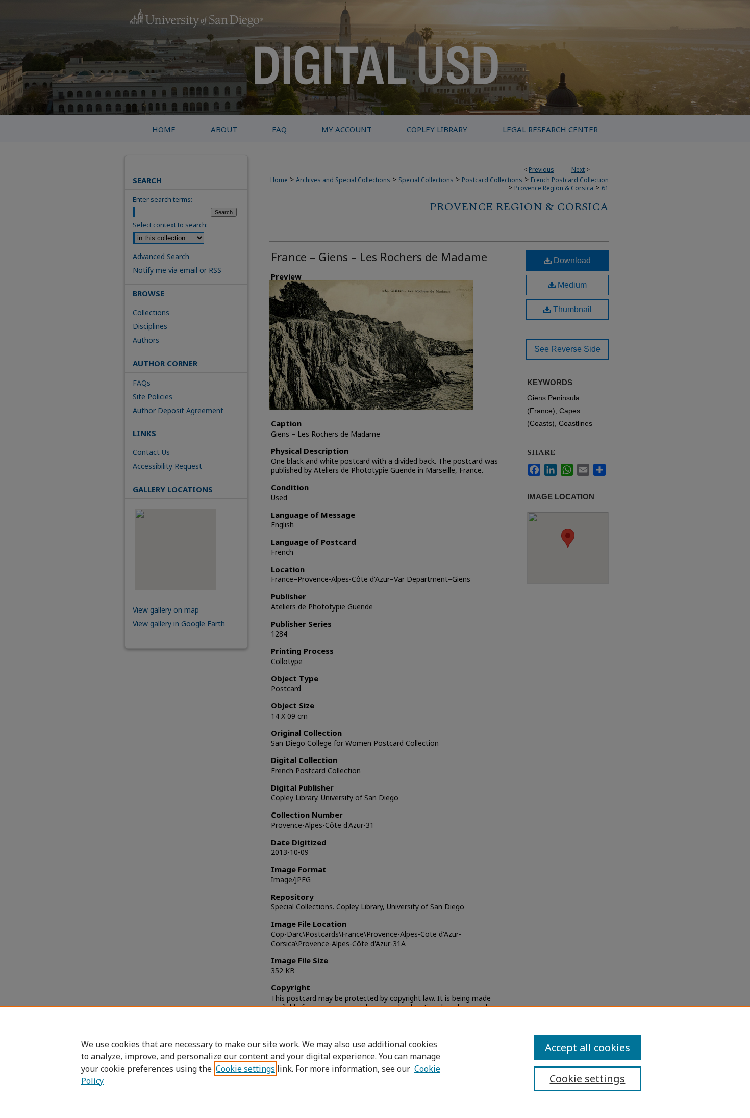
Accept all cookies (587, 1047)
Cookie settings (245, 1068)
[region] (375, 1062)
